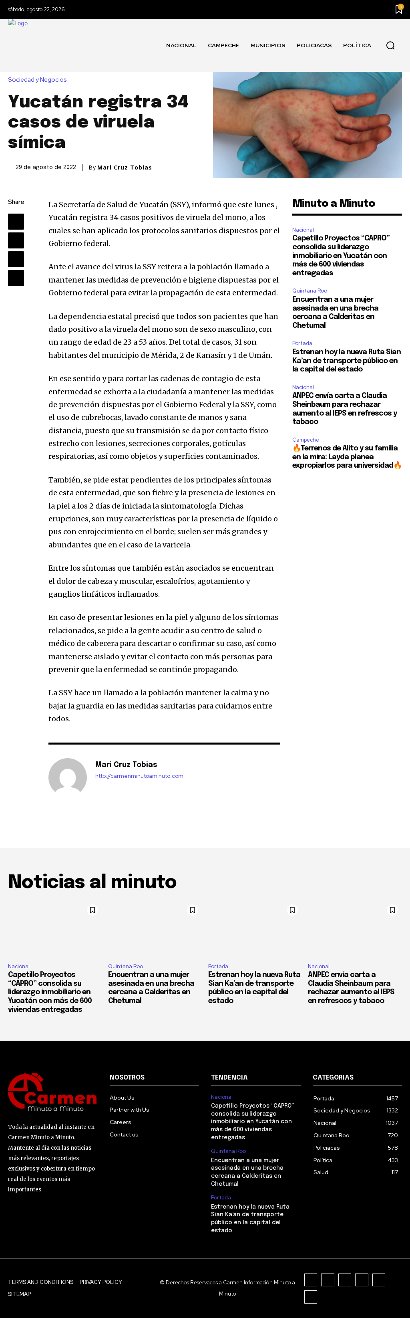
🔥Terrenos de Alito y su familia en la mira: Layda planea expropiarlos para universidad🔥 (347, 457)
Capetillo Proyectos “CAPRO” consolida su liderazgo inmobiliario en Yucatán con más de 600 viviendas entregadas (341, 256)
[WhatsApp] (16, 278)
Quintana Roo (309, 290)
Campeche (305, 439)
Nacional (303, 229)
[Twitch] (361, 1280)
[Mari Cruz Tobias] (67, 777)
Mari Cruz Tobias (124, 167)
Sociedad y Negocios (37, 80)
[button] (390, 45)
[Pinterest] (16, 259)
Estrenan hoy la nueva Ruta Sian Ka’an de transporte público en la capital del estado (346, 361)
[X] (16, 240)
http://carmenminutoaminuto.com (139, 776)
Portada (302, 343)
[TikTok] (345, 1280)
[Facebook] (16, 222)
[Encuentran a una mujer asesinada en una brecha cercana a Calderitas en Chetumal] (155, 928)
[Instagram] (327, 1280)
